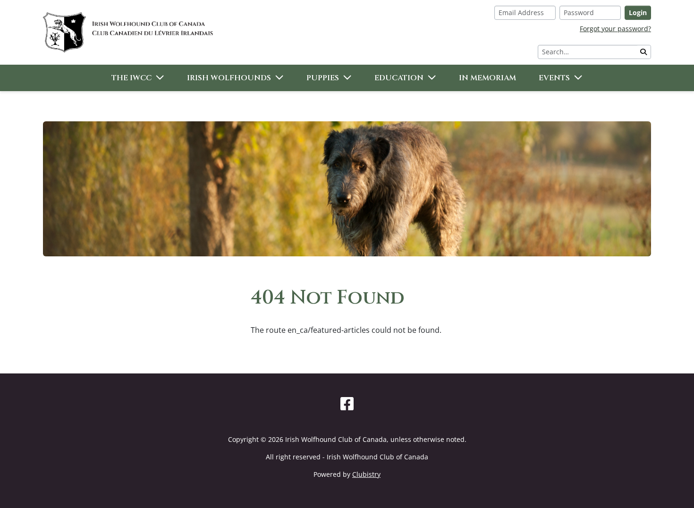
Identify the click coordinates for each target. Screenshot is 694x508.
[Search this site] (643, 52)
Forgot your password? (615, 28)
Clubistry (366, 474)
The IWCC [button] (131, 78)
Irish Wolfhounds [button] (229, 78)
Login (638, 12)
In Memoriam (487, 78)
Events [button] (554, 78)
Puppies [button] (322, 78)
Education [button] (398, 78)
